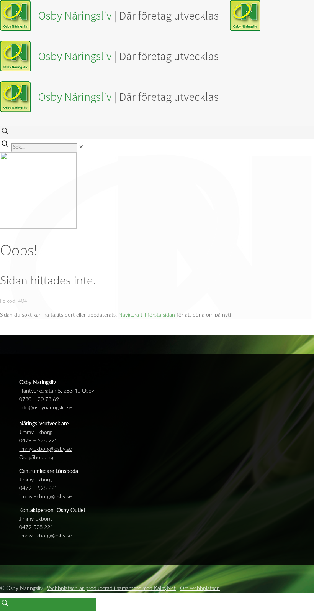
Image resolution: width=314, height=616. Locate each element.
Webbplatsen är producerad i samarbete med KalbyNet (111, 588)
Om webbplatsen (200, 588)
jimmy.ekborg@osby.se (45, 449)
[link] (81, 147)
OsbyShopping (36, 457)
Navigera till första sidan (146, 315)
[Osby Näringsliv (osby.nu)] (130, 70)
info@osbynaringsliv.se (45, 408)
